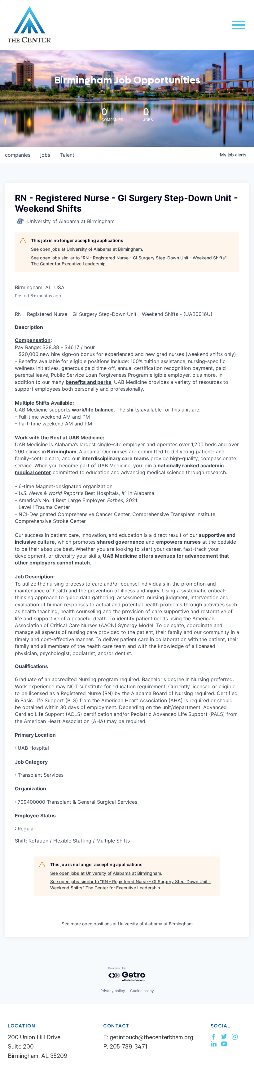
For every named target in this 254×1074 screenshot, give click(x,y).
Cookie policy (142, 990)
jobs (45, 155)
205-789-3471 (128, 1047)
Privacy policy (112, 990)
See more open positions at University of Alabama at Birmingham (127, 923)
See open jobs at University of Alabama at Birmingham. (87, 249)
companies (17, 155)
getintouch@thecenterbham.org (151, 1038)
